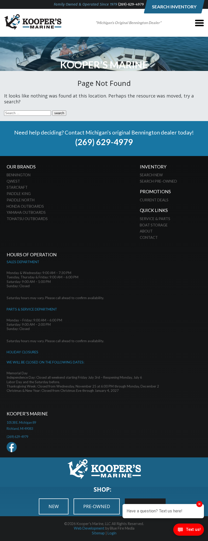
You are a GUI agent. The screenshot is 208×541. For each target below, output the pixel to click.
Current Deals (154, 200)
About (146, 231)
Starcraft (17, 187)
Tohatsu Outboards (27, 219)
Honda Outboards (25, 206)
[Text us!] (188, 530)
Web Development (89, 528)
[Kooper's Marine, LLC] (32, 28)
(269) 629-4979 (104, 142)
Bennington (18, 175)
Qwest (13, 181)
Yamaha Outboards (26, 212)
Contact (149, 237)
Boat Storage (154, 225)
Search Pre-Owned (158, 181)
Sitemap (98, 533)
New (53, 506)
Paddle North (20, 200)
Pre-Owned (96, 506)
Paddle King (19, 193)
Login (112, 533)
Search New (151, 175)
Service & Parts (155, 219)
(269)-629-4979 (131, 4)
